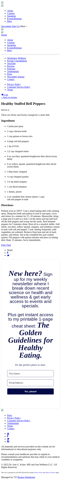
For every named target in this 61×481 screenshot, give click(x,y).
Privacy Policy (14, 84)
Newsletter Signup (15, 76)
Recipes (11, 66)
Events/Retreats (14, 18)
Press (9, 74)
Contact (10, 79)
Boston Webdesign (26, 477)
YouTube (11, 63)
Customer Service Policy (18, 87)
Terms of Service (50, 472)
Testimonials (13, 71)
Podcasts (11, 69)
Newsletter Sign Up (10, 26)
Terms (10, 89)
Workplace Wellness (16, 58)
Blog (9, 21)
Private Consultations (17, 61)
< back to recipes (9, 97)
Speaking (11, 16)
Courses (11, 13)
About (10, 10)
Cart (5, 94)
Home (4, 35)
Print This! (6, 245)
